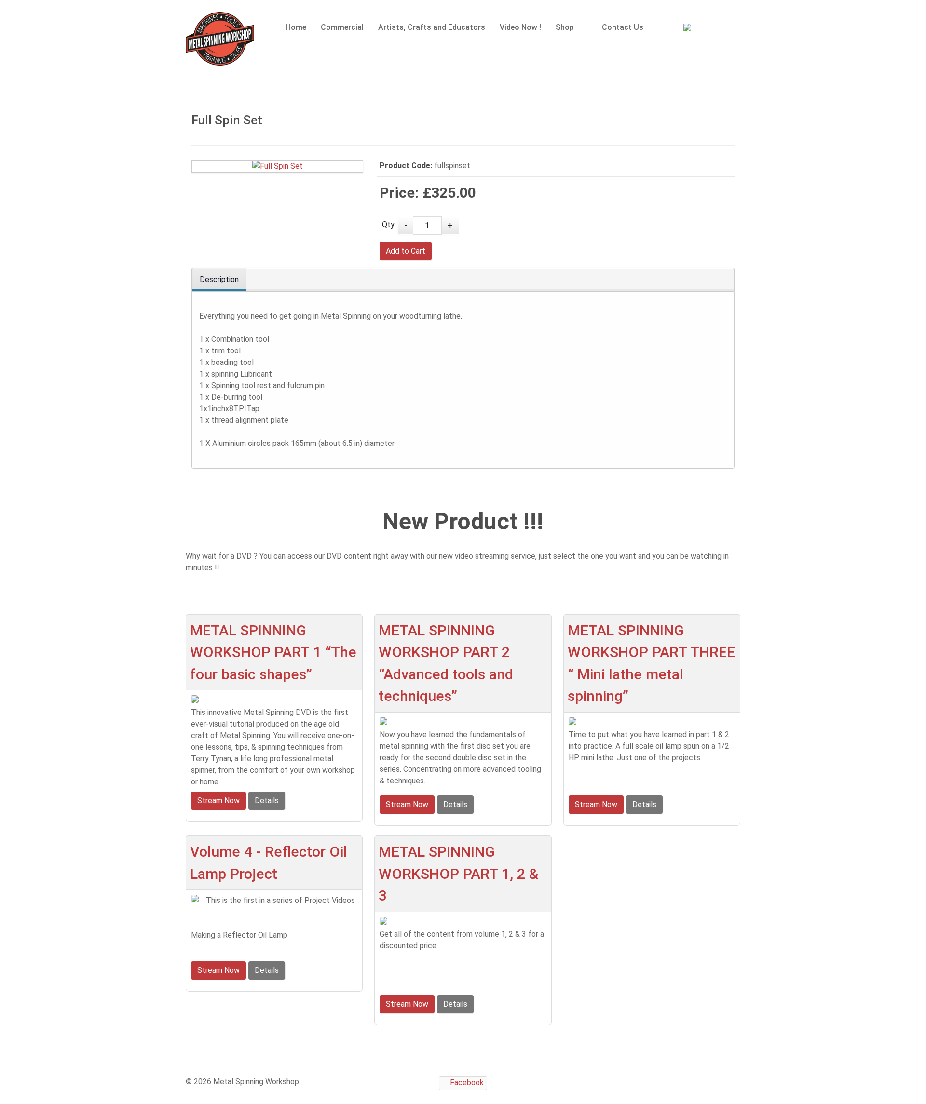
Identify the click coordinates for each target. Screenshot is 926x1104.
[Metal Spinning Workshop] (220, 39)
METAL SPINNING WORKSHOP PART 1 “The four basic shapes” (273, 652)
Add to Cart (405, 251)
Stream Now (218, 800)
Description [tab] (219, 279)
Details (267, 800)
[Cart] (695, 29)
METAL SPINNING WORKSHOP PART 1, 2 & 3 (458, 873)
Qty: (389, 224)
